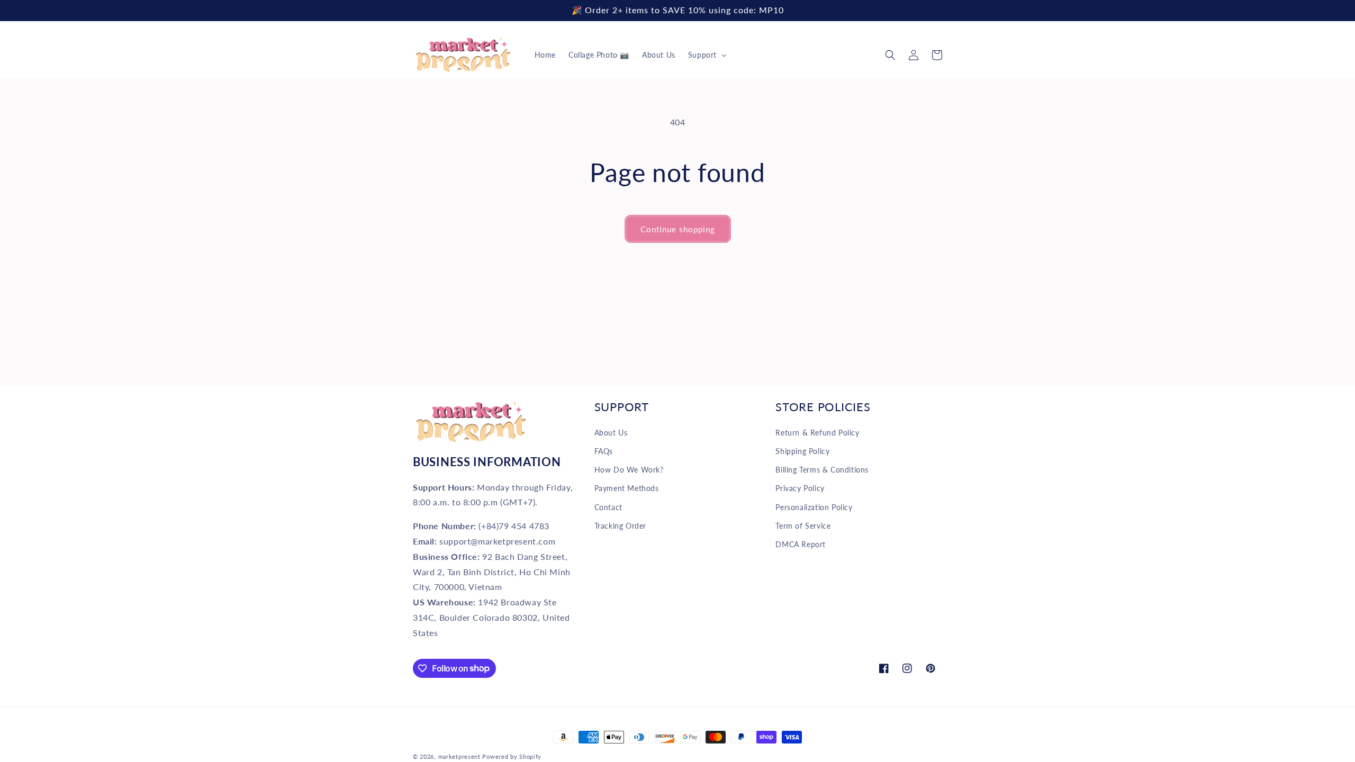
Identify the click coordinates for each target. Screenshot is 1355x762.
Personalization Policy (813, 507)
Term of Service (802, 525)
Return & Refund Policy (817, 432)
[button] (706, 55)
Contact (608, 507)
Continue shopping (677, 229)
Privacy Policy (799, 488)
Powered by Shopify (511, 756)
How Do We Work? (629, 469)
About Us (611, 432)
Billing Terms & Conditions (822, 469)
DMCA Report (800, 544)
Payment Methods (626, 488)
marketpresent (459, 756)
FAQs (603, 451)
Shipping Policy (802, 451)
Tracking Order (620, 525)
